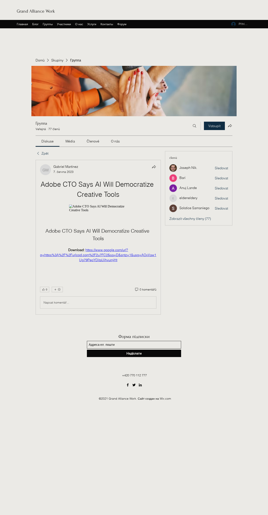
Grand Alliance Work (36, 11)
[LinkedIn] (140, 385)
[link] (47, 141)
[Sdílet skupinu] (229, 125)
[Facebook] (128, 385)
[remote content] (98, 208)
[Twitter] (134, 385)
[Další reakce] (57, 289)
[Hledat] (194, 126)
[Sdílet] (153, 166)
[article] (98, 237)
